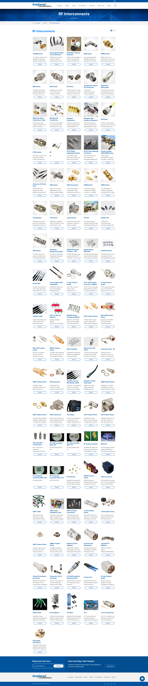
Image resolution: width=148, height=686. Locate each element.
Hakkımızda (100, 5)
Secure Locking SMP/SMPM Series (107, 152)
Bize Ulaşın (110, 666)
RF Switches (71, 477)
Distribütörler (82, 5)
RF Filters (70, 612)
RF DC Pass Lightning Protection (91, 152)
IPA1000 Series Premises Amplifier (73, 316)
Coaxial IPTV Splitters (105, 544)
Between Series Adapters (72, 544)
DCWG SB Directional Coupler (56, 250)
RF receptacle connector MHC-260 (40, 476)
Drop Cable (36, 283)
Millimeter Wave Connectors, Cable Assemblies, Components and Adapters (39, 119)
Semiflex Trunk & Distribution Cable (73, 382)
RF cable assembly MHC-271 (73, 444)
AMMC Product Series (55, 544)
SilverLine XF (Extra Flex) (39, 185)
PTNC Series (37, 152)
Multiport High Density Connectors (90, 119)
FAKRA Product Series (89, 476)
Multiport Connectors (71, 119)
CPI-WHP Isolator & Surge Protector (73, 577)
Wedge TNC (105, 218)
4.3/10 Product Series (89, 511)
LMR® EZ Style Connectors (72, 511)
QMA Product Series (39, 382)
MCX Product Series (91, 316)
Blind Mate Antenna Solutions (73, 53)
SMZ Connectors (55, 414)
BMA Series (88, 54)
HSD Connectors (106, 477)
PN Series (104, 119)
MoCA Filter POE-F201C (90, 349)
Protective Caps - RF (108, 349)
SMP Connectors (72, 185)
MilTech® (104, 444)
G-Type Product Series (106, 283)
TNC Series (53, 218)
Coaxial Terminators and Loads (39, 577)
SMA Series (54, 185)
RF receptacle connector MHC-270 (57, 476)
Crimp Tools (88, 577)
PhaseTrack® (37, 612)
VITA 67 (86, 218)
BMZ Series (36, 86)
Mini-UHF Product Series (39, 349)
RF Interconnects (43, 31)
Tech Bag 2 (70, 414)
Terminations (37, 218)
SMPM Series (88, 185)
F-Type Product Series (72, 283)
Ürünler (67, 5)
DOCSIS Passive (106, 250)
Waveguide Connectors (37, 641)
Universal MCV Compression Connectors (38, 444)
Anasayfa (59, 5)
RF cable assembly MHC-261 (56, 444)
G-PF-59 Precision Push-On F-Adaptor (90, 283)
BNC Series (53, 86)
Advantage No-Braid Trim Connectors (56, 53)
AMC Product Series (39, 544)
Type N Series (71, 218)
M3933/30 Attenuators (105, 86)
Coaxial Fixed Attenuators (88, 544)
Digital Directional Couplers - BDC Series (73, 251)
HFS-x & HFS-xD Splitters (55, 316)
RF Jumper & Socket (90, 444)
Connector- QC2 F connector (56, 577)
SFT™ (85, 612)
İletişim (109, 5)
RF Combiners (54, 612)
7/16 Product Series (107, 511)
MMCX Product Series (55, 349)
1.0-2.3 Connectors (107, 612)
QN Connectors (55, 382)
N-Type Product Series (106, 577)
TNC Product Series (90, 414)
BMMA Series (105, 54)
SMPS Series (105, 185)
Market (91, 677)
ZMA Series (37, 250)
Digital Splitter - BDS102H (89, 250)
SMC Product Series (39, 414)
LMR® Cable (37, 511)
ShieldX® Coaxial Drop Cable (89, 382)
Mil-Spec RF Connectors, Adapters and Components (54, 119)
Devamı (40, 64)
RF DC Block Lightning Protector (73, 152)
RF (51, 152)
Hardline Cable (38, 316)
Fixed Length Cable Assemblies (56, 283)
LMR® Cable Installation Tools (55, 511)
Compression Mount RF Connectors (91, 86)
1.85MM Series (38, 54)
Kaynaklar (92, 5)
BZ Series (70, 86)
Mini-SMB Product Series (107, 316)
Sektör (74, 5)
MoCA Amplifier (72, 349)
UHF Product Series (107, 414)
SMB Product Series (107, 382)
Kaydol (58, 666)
